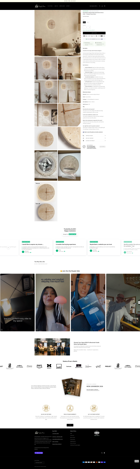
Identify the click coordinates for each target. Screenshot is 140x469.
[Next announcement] (105, 1)
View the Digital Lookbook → (93, 389)
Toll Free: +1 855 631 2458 (57, 436)
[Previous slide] (8, 247)
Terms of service (73, 443)
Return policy (72, 437)
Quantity (84, 25)
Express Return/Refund (56, 444)
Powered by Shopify (43, 466)
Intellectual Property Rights (75, 445)
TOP (70, 425)
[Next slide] (131, 247)
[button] (50, 6)
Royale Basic (38, 466)
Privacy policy (72, 439)
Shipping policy (73, 441)
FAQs (71, 433)
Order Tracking (55, 441)
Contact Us (72, 435)
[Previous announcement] (35, 1)
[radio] (84, 22)
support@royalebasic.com (57, 439)
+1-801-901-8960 (55, 433)
